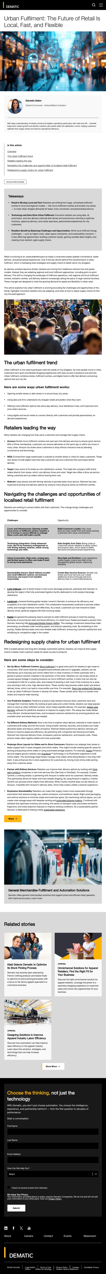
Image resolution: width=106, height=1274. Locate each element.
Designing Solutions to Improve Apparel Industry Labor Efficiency (26, 1036)
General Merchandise (15, 181)
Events (67, 1235)
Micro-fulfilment (47, 666)
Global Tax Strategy (43, 1269)
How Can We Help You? (19, 1167)
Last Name (13, 1139)
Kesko (89, 750)
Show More (51, 1066)
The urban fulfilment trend (20, 155)
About (7, 1235)
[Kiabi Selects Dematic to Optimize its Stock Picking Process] (27, 946)
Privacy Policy (54, 1198)
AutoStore (46, 753)
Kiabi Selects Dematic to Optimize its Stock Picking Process (27, 965)
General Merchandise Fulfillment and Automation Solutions (48, 890)
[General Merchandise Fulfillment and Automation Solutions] (53, 857)
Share (11, 818)
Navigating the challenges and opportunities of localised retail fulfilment (42, 165)
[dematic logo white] (18, 1256)
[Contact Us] (11, 5)
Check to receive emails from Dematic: (30, 1187)
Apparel (62, 964)
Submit (16, 1208)
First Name (13, 1125)
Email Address (14, 1153)
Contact (48, 1235)
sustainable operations (54, 809)
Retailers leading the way (19, 160)
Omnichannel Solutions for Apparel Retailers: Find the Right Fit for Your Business (78, 971)
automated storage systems (69, 800)
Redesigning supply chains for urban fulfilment (30, 170)
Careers (28, 1235)
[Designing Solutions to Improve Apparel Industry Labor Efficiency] (27, 1013)
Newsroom (90, 1235)
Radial (10, 617)
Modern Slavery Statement (67, 1269)
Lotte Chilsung (14, 589)
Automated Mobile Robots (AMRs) (44, 623)
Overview (11, 151)
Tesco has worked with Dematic (86, 688)
